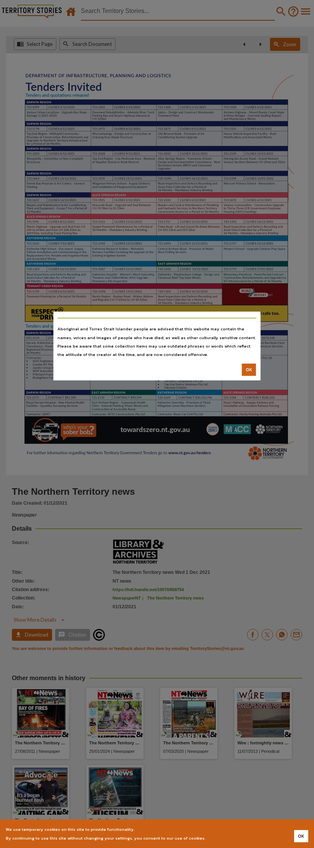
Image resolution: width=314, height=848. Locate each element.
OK (249, 369)
